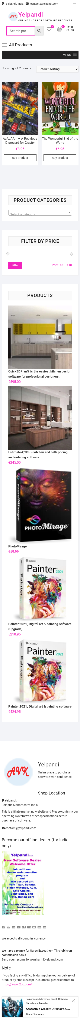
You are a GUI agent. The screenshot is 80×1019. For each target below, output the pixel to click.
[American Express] (3, 925)
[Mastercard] (8, 925)
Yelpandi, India (14, 3)
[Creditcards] (34, 925)
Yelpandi (30, 14)
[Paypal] (18, 925)
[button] (67, 55)
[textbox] (40, 214)
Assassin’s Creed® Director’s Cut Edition (48, 1008)
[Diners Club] (24, 925)
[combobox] (40, 213)
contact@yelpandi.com (44, 3)
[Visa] (13, 925)
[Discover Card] (29, 925)
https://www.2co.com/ (17, 984)
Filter (15, 265)
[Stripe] (39, 925)
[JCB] (44, 925)
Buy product (20, 157)
